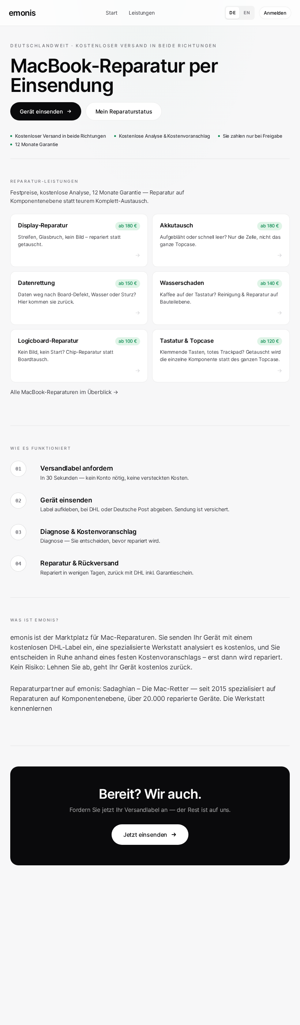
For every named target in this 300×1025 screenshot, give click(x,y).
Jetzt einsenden (145, 834)
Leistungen (141, 13)
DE (232, 12)
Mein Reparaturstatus (123, 111)
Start (111, 13)
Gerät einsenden (41, 111)
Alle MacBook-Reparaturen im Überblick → (64, 392)
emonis (22, 13)
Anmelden (275, 13)
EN (247, 12)
